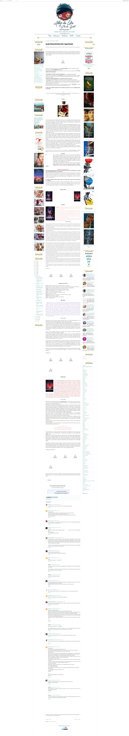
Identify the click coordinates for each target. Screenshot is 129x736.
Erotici (84, 397)
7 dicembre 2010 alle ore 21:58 (54, 580)
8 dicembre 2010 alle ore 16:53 (60, 601)
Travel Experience (85, 474)
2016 (36, 266)
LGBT (84, 416)
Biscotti (84, 379)
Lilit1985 (49, 633)
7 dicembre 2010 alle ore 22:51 (54, 589)
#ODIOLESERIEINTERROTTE (87, 366)
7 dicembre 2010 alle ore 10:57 (54, 510)
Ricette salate (84, 448)
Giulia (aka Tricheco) (51, 537)
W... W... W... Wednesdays (86, 485)
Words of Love (85, 486)
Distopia (84, 394)
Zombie (84, 490)
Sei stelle (84, 456)
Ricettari (84, 442)
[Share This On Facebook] (51, 497)
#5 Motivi (84, 365)
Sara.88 (49, 550)
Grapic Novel (84, 407)
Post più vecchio (77, 719)
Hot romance (84, 411)
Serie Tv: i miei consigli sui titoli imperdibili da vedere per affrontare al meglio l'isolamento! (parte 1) (91, 314)
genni (49, 520)
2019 (36, 262)
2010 (36, 275)
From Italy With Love (86, 403)
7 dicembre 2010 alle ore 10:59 (54, 520)
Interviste (84, 414)
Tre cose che (84, 475)
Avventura (84, 376)
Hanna (49, 557)
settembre (37, 319)
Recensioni (84, 439)
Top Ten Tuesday (85, 470)
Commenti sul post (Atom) (52, 721)
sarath (49, 510)
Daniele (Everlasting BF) (52, 601)
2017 (36, 265)
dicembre (37, 276)
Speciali (50, 499)
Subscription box (85, 465)
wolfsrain (49, 527)
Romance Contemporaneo (86, 452)
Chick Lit (84, 387)
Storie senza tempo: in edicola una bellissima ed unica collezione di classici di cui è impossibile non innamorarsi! (90, 330)
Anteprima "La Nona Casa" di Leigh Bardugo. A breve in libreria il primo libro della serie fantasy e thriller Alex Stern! (91, 291)
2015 (36, 268)
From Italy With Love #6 (90, 298)
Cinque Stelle (84, 389)
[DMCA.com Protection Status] (64, 729)
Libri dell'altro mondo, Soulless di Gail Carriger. (39, 281)
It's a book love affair (86, 415)
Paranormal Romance (86, 434)
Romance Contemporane (86, 451)
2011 (36, 273)
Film (83, 401)
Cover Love (84, 392)
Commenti (85, 358)
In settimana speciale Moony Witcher (39, 289)
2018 (36, 263)
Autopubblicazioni (85, 374)
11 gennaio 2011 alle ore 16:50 (55, 695)
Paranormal (84, 433)
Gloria (49, 580)
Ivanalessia (49, 504)
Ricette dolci (84, 447)
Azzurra (49, 680)
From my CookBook (86, 405)
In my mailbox (85, 412)
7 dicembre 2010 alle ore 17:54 (54, 557)
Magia (83, 423)
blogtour (84, 380)
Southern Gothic (85, 460)
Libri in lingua (85, 419)
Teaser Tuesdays (85, 466)
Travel (83, 473)
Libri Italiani (84, 420)
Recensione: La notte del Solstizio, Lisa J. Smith (39, 314)
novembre (37, 316)
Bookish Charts (85, 383)
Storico (84, 464)
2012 (36, 272)
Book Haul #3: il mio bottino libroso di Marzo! (90, 321)
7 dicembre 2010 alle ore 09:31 (56, 504)
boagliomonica (50, 595)
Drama (84, 396)
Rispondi (49, 507)
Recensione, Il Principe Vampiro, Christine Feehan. (39, 303)
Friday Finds (84, 402)
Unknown (49, 608)
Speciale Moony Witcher (39, 285)
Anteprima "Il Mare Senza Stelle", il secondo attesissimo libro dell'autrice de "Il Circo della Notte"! (91, 275)
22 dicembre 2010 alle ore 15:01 (55, 680)
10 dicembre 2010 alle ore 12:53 (56, 608)
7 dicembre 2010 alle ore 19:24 (55, 574)
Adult (83, 369)
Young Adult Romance (86, 489)
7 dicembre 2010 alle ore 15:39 (55, 550)
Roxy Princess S (50, 639)
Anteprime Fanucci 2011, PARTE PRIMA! (39, 292)
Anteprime (84, 371)
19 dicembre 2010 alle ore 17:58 (55, 646)
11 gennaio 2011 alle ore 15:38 (55, 687)
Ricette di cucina (85, 446)
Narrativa (84, 425)
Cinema (84, 388)
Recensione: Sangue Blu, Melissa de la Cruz (39, 278)
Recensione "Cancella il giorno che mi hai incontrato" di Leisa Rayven (91, 338)
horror (83, 410)
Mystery (84, 424)
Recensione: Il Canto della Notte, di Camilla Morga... (39, 294)
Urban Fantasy (85, 479)
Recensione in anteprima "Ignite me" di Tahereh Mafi (91, 346)
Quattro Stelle (85, 437)
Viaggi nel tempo (85, 484)
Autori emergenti (85, 375)
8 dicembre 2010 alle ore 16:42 (57, 595)
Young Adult (84, 488)
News (83, 430)
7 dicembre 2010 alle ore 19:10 (55, 564)
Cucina (84, 393)
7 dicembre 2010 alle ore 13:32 (59, 537)
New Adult (84, 428)
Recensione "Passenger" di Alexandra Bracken (90, 282)
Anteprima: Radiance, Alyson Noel (39, 300)
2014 (36, 269)
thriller (84, 469)
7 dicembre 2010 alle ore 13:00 (55, 527)
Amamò (49, 646)
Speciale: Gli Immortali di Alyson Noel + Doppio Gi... (39, 306)
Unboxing (84, 478)
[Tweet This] (53, 497)
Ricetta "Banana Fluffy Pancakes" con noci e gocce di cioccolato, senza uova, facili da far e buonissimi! (91, 306)
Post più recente (48, 719)
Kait (48, 589)
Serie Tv (84, 457)
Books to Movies (85, 385)
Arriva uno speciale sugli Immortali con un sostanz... (39, 311)
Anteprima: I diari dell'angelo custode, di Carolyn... (39, 297)
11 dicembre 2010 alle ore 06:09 (55, 633)
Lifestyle (84, 421)
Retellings (84, 441)
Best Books (84, 378)
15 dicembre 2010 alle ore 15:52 (57, 639)
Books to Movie (85, 384)
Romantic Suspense (85, 455)
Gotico (84, 406)
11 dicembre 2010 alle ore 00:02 (55, 624)
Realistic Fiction (85, 438)
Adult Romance (85, 370)
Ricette (84, 443)
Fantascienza (84, 398)
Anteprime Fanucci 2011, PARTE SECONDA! (39, 287)
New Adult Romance (86, 429)
